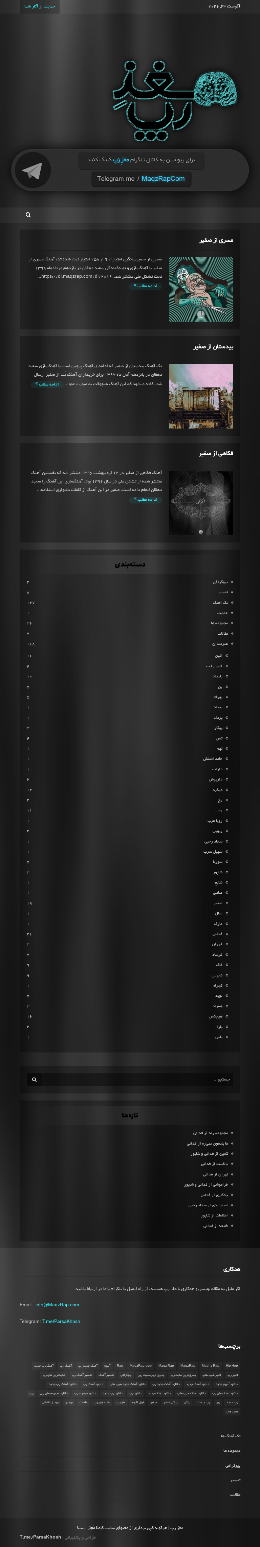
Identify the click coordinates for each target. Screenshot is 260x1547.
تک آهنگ (220, 603)
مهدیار (69, 1402)
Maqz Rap (166, 1366)
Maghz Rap (210, 1366)
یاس (218, 1037)
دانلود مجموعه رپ (85, 1393)
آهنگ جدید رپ (88, 1366)
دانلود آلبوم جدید (227, 1384)
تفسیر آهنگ (106, 1375)
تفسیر (223, 592)
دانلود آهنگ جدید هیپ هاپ (128, 1384)
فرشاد (217, 955)
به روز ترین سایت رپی (151, 1375)
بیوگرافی (220, 582)
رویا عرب (215, 821)
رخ (220, 800)
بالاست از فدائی (214, 1164)
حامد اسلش (212, 759)
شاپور (217, 872)
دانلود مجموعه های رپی (54, 1393)
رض (219, 810)
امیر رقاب (214, 666)
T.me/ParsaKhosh (61, 1321)
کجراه (217, 986)
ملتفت (83, 1402)
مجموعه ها (219, 623)
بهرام (218, 697)
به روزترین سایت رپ (183, 1375)
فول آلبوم (138, 1402)
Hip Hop (232, 1366)
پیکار (218, 728)
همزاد (217, 1006)
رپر (218, 1402)
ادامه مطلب (146, 286)
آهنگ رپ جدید (43, 1366)
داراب (217, 769)
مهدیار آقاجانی (50, 1402)
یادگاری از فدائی (214, 1195)
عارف (218, 924)
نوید (218, 996)
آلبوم (107, 1366)
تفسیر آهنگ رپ (82, 1375)
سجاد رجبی (213, 841)
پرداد (218, 718)
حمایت (222, 613)
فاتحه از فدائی (215, 1226)
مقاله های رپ (102, 1402)
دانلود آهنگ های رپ (225, 1393)
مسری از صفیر (216, 240)
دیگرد (217, 790)
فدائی (217, 934)
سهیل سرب (212, 852)
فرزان (217, 944)
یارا (219, 1027)
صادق (217, 893)
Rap (120, 1366)
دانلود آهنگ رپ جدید (63, 1384)
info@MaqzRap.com (57, 1304)
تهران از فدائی (215, 1174)
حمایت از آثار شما (39, 6)
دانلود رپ (135, 1393)
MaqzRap (187, 1366)
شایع (218, 882)
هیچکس (215, 1016)
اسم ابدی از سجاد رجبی (208, 1205)
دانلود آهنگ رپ (93, 1384)
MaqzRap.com (141, 1366)
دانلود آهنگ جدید (197, 1384)
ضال (218, 913)
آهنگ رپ (66, 1366)
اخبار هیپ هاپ (211, 1375)
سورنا (217, 862)
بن (220, 687)
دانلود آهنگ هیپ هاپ (191, 1393)
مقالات (223, 634)
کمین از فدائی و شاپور (209, 1154)
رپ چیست (203, 1402)
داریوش (215, 779)
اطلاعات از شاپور (214, 1215)
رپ (31, 1393)
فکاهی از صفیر (216, 454)
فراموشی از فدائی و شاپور (206, 1185)
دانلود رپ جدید (113, 1393)
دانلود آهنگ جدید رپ (166, 1384)
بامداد (217, 676)
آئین (218, 656)
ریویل (217, 831)
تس (219, 738)
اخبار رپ (233, 1375)
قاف (219, 965)
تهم (219, 749)
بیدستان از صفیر (213, 347)
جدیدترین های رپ (54, 1375)
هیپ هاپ (232, 1411)
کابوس (217, 975)
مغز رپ (120, 1402)
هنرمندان (220, 644)
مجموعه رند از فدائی (210, 1133)
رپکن (187, 1402)
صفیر (218, 903)
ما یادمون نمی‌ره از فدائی (207, 1144)
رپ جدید (232, 1402)
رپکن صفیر (170, 1402)
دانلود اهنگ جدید (159, 1393)
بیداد (218, 707)
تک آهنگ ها (230, 1436)
